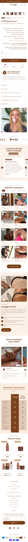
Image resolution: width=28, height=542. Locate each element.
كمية (2, 52)
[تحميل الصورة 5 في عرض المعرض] (15, 13)
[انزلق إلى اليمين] (26, 13)
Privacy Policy (14, 503)
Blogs (14, 484)
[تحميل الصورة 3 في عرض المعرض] (7, 13)
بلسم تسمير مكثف (20, 454)
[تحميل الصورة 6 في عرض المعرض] (19, 13)
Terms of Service (14, 505)
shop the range (14, 266)
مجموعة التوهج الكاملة (7, 473)
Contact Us (14, 507)
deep (24, 190)
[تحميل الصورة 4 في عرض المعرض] (11, 13)
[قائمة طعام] (3, 4)
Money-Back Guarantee (14, 486)
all (3, 190)
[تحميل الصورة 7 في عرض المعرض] (23, 13)
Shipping (14, 498)
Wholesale (14, 488)
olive (19, 190)
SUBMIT (13, 523)
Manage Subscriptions (14, 492)
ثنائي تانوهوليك (20, 473)
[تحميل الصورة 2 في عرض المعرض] (3, 13)
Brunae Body (16, 534)
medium (13, 190)
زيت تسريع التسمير (7, 454)
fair (7, 190)
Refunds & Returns (14, 500)
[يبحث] (21, 4)
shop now (6, 330)
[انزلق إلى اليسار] (1, 13)
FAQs (14, 490)
